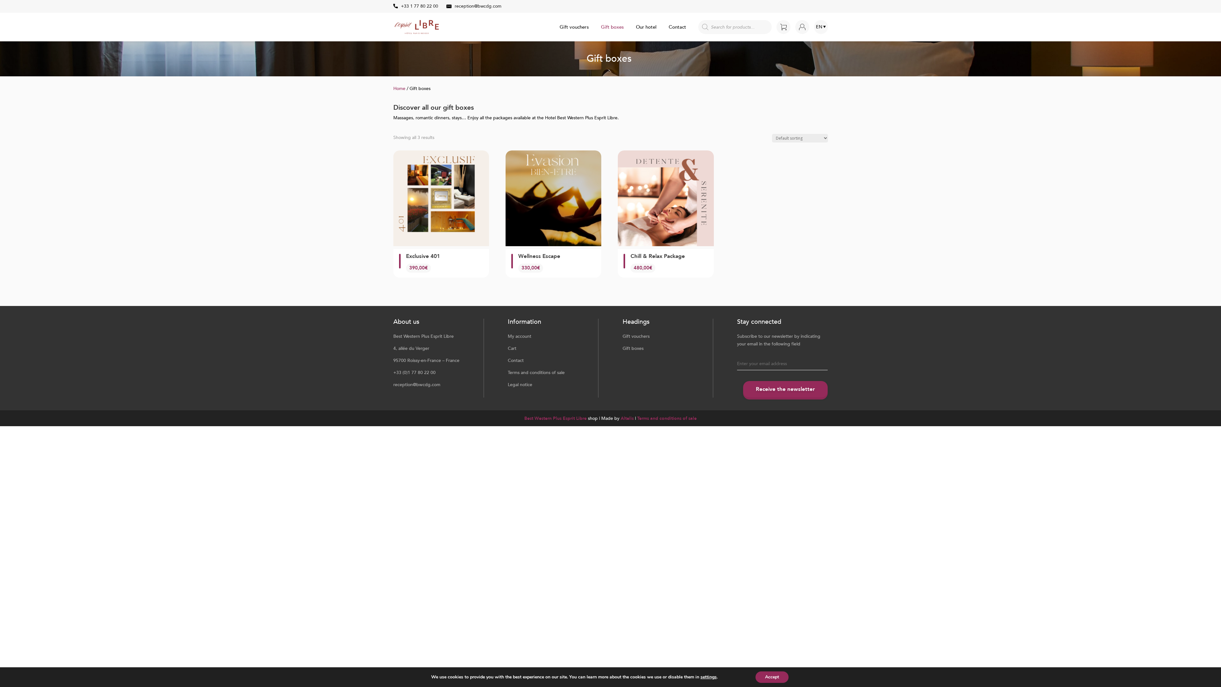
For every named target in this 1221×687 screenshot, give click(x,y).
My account (519, 336)
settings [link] (708, 677)
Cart (512, 348)
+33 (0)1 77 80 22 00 (414, 373)
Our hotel (646, 27)
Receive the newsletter (785, 389)
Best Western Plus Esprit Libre (555, 418)
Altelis (627, 418)
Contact (677, 27)
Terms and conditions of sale (536, 373)
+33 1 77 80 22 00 (419, 6)
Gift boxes (612, 27)
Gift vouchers (574, 27)
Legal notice (520, 385)
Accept (772, 677)
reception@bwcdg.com (478, 6)
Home (399, 89)
